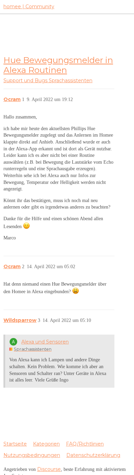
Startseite (15, 444)
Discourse (49, 469)
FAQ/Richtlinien (85, 444)
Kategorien (46, 444)
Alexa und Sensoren (45, 342)
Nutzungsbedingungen (31, 455)
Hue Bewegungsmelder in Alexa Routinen (58, 65)
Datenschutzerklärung (93, 455)
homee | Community (28, 6)
